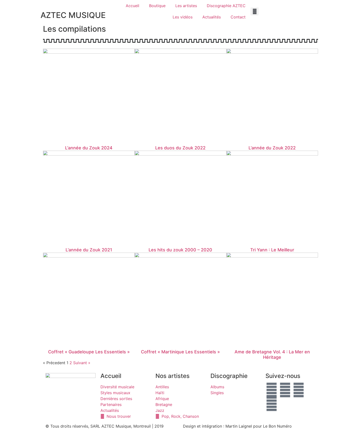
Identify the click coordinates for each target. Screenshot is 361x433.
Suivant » (81, 362)
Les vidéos (183, 16)
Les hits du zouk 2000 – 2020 (180, 249)
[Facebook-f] (271, 390)
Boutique (157, 5)
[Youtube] (298, 390)
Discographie (229, 375)
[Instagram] (271, 404)
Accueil (132, 5)
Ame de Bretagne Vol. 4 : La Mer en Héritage (272, 354)
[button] (254, 11)
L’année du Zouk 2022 (272, 147)
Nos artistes (172, 375)
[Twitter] (285, 390)
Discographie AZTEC (226, 5)
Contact (238, 16)
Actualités (211, 16)
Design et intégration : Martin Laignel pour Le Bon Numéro (237, 426)
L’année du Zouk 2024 (88, 147)
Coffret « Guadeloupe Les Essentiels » (89, 351)
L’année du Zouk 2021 (89, 249)
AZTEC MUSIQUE (73, 15)
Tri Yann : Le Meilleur (272, 249)
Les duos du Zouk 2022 (180, 147)
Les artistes (186, 5)
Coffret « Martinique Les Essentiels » (180, 351)
